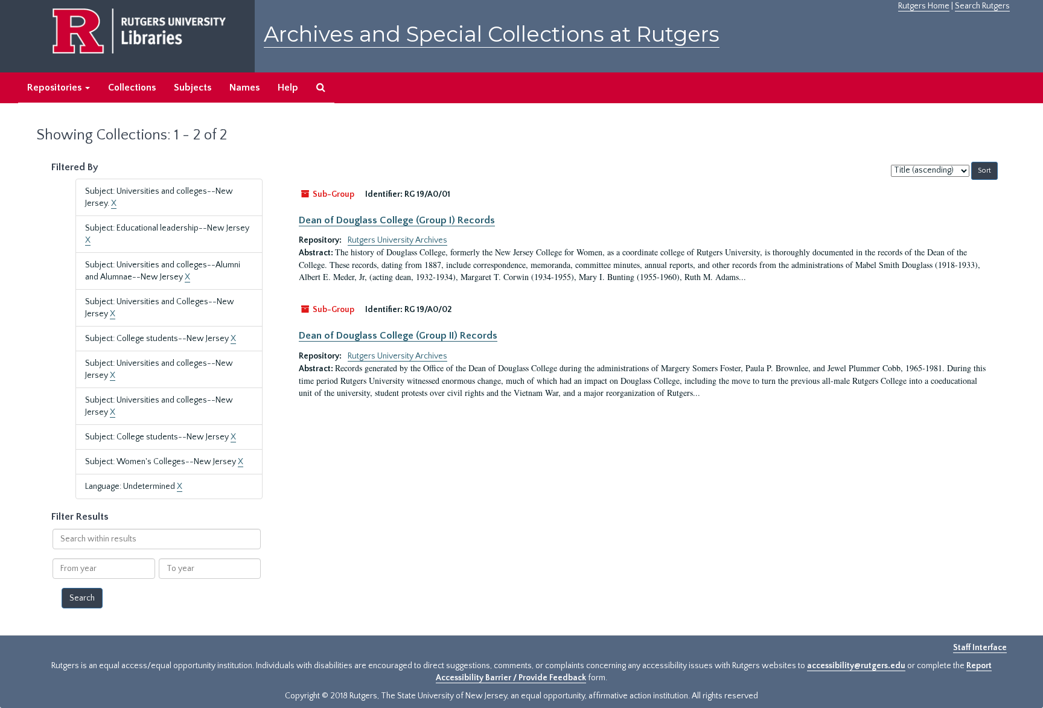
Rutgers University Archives (397, 240)
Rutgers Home (923, 6)
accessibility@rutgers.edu (856, 666)
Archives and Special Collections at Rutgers (491, 34)
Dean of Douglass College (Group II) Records (398, 335)
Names (244, 87)
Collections (132, 87)
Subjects (192, 87)
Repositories (55, 87)
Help (288, 87)
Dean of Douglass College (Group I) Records (397, 220)
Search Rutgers (982, 6)
